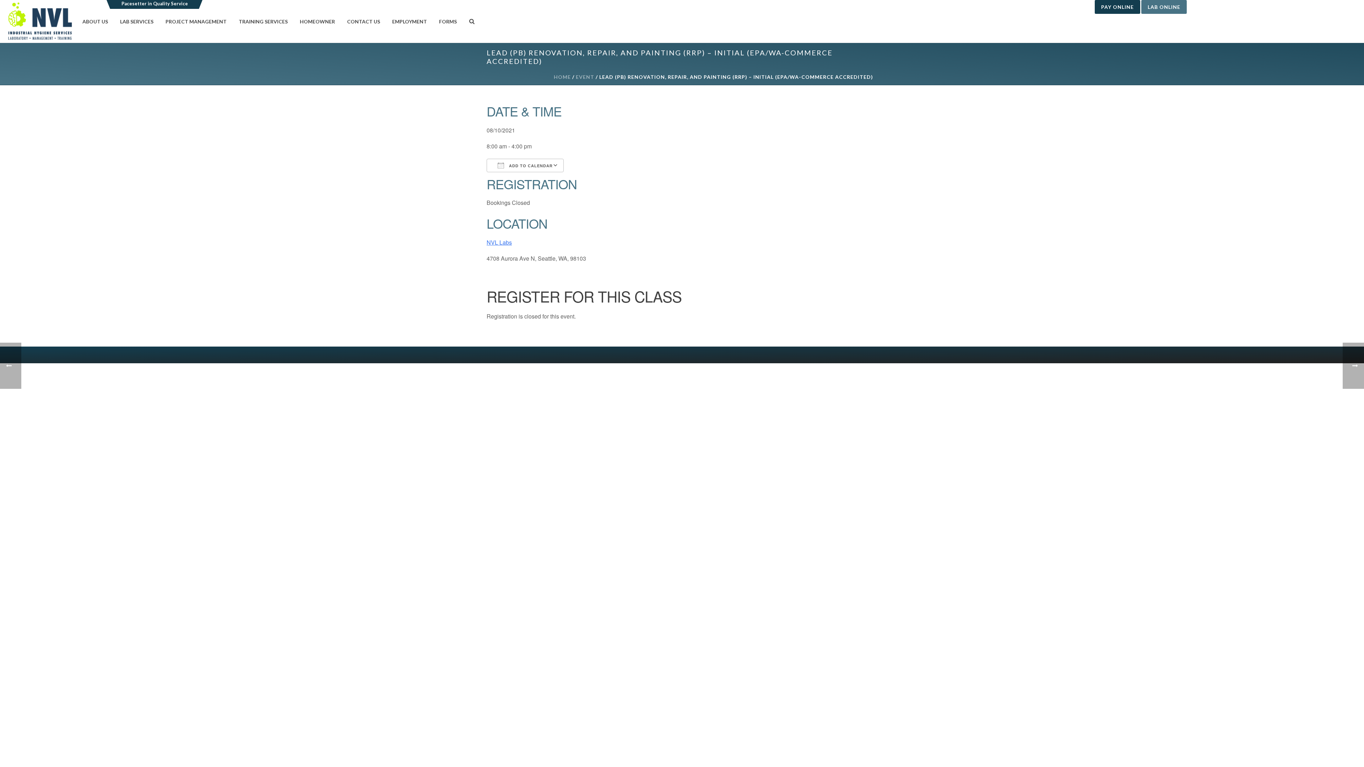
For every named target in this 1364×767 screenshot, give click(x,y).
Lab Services (136, 21)
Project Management (196, 21)
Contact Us (363, 21)
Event (585, 77)
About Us (95, 21)
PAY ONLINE (1117, 7)
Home (562, 77)
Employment (409, 21)
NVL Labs (499, 242)
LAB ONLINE (1164, 7)
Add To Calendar (530, 166)
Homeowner (317, 21)
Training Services (263, 21)
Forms (448, 21)
